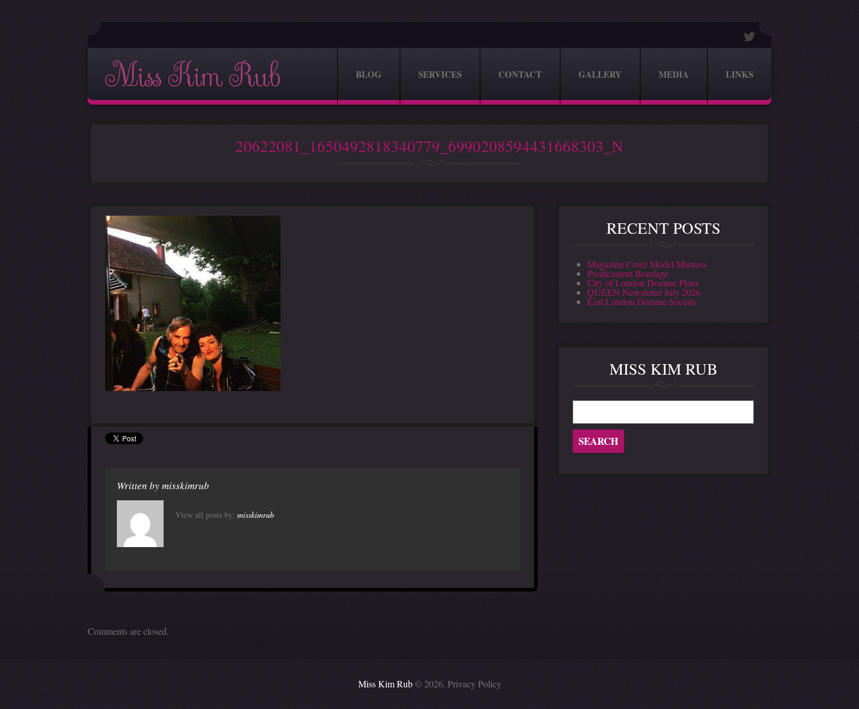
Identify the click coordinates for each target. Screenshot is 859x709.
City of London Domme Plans (643, 282)
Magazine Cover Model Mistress (646, 264)
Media (674, 74)
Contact (520, 74)
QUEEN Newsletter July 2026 (644, 292)
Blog (369, 74)
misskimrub (185, 485)
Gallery (600, 74)
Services (440, 74)
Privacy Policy (474, 683)
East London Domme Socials (641, 301)
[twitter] (750, 36)
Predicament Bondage (628, 273)
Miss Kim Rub (192, 76)
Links (739, 74)
